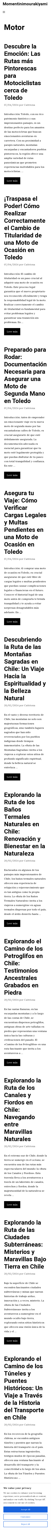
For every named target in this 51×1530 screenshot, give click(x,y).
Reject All (25, 1524)
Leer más (12, 180)
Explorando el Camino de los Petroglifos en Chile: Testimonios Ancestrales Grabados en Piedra (23, 967)
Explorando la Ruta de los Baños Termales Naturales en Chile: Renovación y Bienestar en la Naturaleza (24, 824)
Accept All (25, 1509)
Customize (25, 1517)
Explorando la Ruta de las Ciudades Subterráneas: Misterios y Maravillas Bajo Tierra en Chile (25, 1244)
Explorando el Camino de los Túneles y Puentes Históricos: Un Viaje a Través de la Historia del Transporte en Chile (24, 1388)
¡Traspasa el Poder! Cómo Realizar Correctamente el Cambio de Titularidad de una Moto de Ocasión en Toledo (24, 228)
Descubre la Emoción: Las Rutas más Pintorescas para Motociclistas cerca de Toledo (22, 72)
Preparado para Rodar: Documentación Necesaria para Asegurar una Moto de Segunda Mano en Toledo (25, 375)
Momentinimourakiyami (25, 4)
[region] (25, 1507)
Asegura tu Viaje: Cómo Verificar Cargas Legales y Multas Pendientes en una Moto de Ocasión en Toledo (25, 522)
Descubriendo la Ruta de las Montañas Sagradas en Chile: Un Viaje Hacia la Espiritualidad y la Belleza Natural (25, 669)
